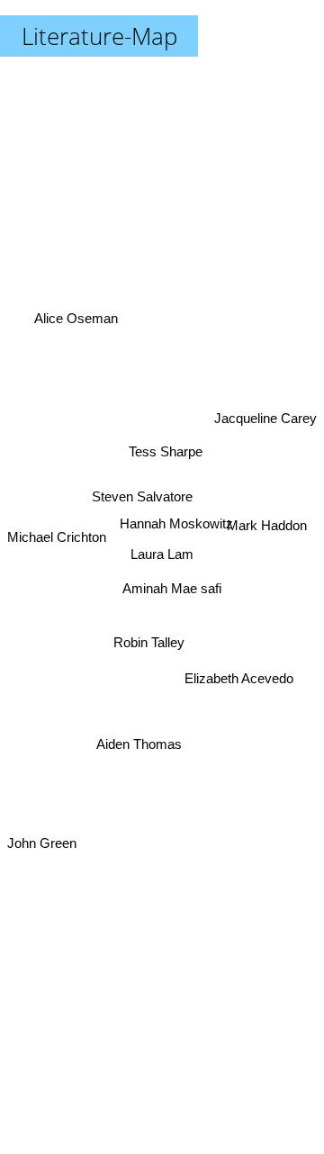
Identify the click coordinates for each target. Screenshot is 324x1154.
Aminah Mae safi (171, 590)
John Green (41, 841)
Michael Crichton (56, 533)
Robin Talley (149, 648)
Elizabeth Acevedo (238, 680)
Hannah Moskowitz (176, 522)
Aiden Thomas (138, 742)
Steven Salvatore (142, 496)
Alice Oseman (75, 324)
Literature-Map (99, 36)
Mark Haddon (268, 523)
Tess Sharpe (165, 452)
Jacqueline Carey (265, 415)
